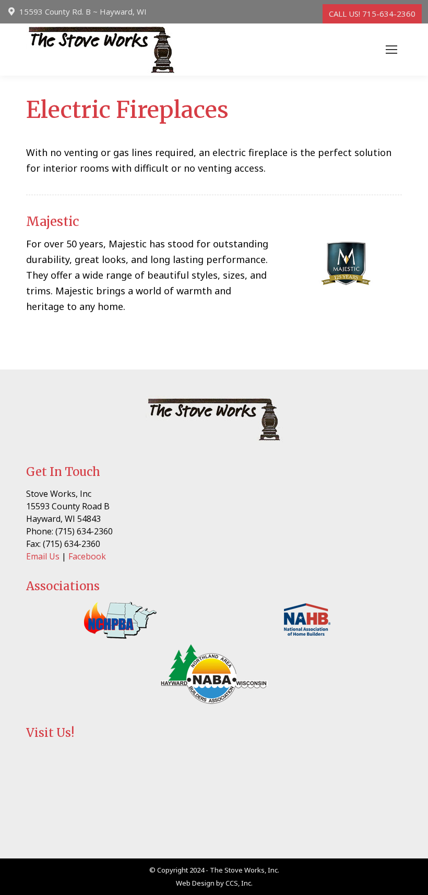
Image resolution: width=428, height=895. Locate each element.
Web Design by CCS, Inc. (214, 883)
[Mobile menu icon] (391, 49)
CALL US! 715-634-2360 (372, 13)
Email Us (43, 556)
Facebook (87, 556)
